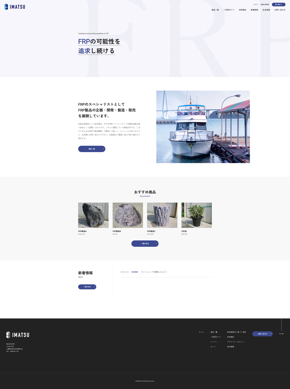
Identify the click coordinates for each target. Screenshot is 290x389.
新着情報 (254, 10)
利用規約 (242, 10)
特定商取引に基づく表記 (236, 332)
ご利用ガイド (228, 10)
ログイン (256, 4)
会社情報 (266, 10)
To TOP (281, 334)
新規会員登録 (265, 4)
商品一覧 (215, 10)
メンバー (214, 342)
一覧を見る (149, 243)
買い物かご (278, 4)
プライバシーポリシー (235, 342)
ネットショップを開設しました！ (154, 272)
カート (213, 347)
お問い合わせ (279, 10)
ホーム (201, 332)
